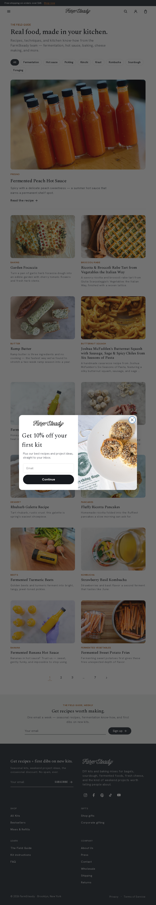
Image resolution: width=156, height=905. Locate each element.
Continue (48, 479)
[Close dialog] (132, 420)
